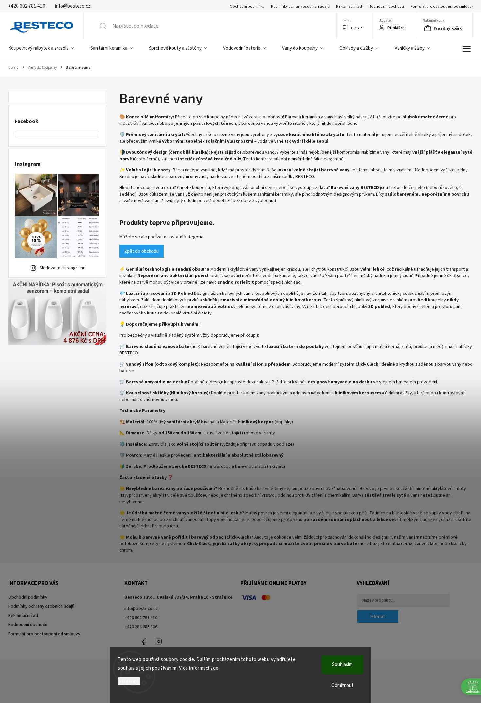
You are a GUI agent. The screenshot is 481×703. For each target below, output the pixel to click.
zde (214, 668)
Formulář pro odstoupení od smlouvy (442, 6)
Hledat (377, 616)
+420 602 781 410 (140, 618)
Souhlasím (342, 664)
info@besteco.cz (141, 608)
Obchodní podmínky (247, 6)
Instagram (159, 642)
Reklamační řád (349, 6)
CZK (355, 28)
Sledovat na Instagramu (62, 268)
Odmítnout (342, 685)
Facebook (144, 642)
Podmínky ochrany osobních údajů (300, 6)
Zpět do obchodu (141, 251)
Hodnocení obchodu (386, 6)
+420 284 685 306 (140, 627)
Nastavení (129, 681)
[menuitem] (45, 48)
